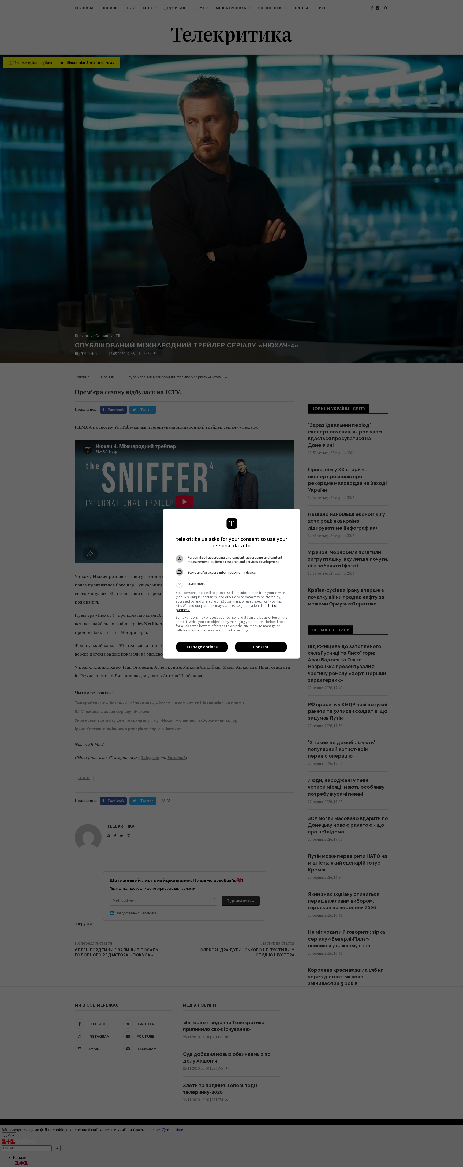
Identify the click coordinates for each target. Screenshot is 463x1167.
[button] (231, 584)
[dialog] (231, 584)
